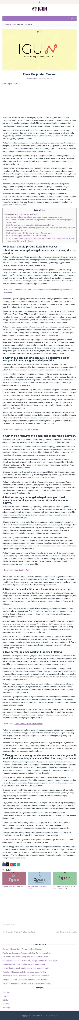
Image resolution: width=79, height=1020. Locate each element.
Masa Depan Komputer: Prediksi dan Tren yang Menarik (23, 964)
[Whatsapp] (18, 864)
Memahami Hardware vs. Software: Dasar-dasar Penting (24, 972)
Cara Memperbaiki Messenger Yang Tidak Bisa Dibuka (18, 931)
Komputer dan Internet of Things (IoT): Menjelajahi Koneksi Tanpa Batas (29, 960)
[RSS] (39, 2)
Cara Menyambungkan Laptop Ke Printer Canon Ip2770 (64, 887)
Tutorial (5, 1000)
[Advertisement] (39, 100)
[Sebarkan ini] (4, 864)
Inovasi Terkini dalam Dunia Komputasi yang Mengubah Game (26, 968)
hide (43, 210)
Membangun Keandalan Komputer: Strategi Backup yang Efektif (26, 952)
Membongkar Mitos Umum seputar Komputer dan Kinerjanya (25, 975)
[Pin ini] (11, 864)
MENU (73, 18)
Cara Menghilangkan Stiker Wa (12, 886)
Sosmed (5, 1003)
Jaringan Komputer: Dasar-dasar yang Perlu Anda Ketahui (24, 979)
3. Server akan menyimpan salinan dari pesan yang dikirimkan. (30, 225)
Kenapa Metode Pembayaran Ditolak (37, 887)
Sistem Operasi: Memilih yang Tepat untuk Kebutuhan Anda (25, 956)
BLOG (12, 925)
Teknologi (6, 1007)
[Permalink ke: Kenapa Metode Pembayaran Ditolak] (39, 878)
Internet (5, 996)
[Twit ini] (7, 864)
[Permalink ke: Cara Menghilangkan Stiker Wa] (14, 878)
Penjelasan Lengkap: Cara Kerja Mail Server (21, 214)
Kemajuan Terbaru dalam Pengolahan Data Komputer (22, 949)
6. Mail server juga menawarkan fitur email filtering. (26, 235)
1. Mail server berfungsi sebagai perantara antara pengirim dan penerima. (34, 217)
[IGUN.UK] (39, 8)
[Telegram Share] (14, 864)
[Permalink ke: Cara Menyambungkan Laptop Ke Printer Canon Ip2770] (65, 878)
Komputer (6, 992)
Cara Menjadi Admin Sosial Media (66, 931)
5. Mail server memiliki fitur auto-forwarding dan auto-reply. (29, 233)
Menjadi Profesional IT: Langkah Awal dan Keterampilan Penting (26, 983)
